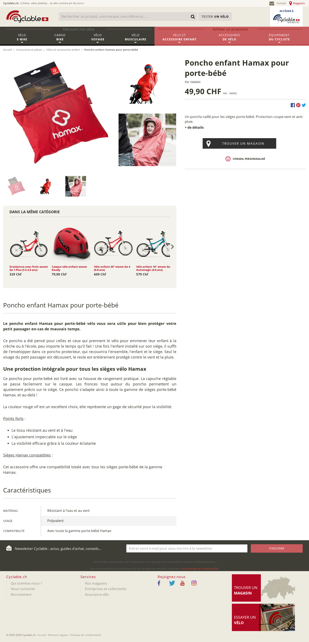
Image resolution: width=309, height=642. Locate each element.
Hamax (195, 82)
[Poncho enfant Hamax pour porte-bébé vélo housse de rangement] (16, 186)
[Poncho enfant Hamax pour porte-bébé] (59, 113)
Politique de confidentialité (85, 635)
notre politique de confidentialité (199, 568)
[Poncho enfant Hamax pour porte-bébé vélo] (75, 186)
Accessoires (229, 37)
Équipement (279, 37)
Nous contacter (23, 588)
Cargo (60, 37)
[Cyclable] (27, 16)
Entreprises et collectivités (106, 588)
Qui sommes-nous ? (26, 583)
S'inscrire (276, 548)
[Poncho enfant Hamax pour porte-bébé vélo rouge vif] (46, 186)
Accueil (42, 635)
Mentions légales (58, 635)
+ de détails (194, 127)
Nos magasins (96, 583)
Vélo (22, 37)
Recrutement (21, 594)
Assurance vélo (97, 594)
